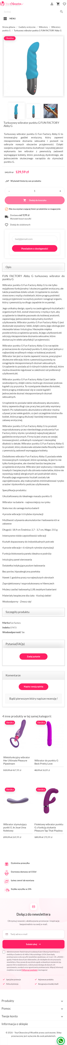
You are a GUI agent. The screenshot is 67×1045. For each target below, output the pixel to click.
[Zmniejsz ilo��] (9, 191)
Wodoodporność (11, 632)
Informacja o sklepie (15, 1024)
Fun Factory (15, 623)
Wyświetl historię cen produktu (23, 181)
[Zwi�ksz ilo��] (60, 191)
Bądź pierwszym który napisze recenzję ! (33, 698)
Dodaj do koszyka (34, 200)
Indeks (6, 627)
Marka (6, 622)
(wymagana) (36, 961)
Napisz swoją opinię (33, 686)
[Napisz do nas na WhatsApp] (61, 1041)
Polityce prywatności (30, 970)
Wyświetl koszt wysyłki (20, 219)
